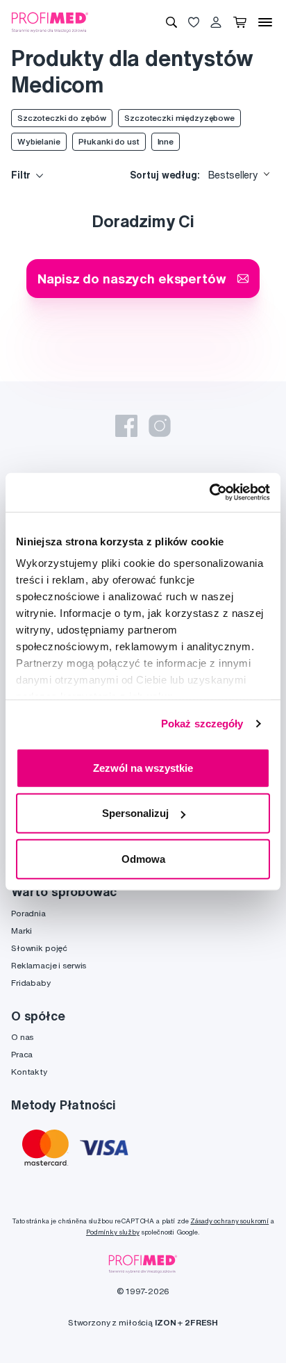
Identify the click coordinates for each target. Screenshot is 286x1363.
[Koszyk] (240, 22)
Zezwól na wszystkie (143, 767)
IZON (165, 1322)
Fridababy (31, 982)
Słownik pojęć (39, 947)
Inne (166, 141)
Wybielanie (38, 141)
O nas (22, 1036)
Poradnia (28, 913)
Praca (22, 1054)
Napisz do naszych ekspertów (131, 278)
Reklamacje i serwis (48, 965)
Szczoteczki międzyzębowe (179, 117)
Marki (21, 930)
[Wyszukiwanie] (171, 22)
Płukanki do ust (109, 141)
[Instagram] (160, 426)
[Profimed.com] (50, 21)
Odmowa (143, 858)
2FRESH (201, 1322)
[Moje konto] (216, 22)
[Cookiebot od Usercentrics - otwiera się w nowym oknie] (209, 493)
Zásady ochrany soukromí (229, 1221)
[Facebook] (126, 426)
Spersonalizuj (135, 813)
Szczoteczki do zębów (61, 117)
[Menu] (265, 22)
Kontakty (29, 1071)
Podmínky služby (113, 1232)
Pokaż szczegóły (202, 723)
